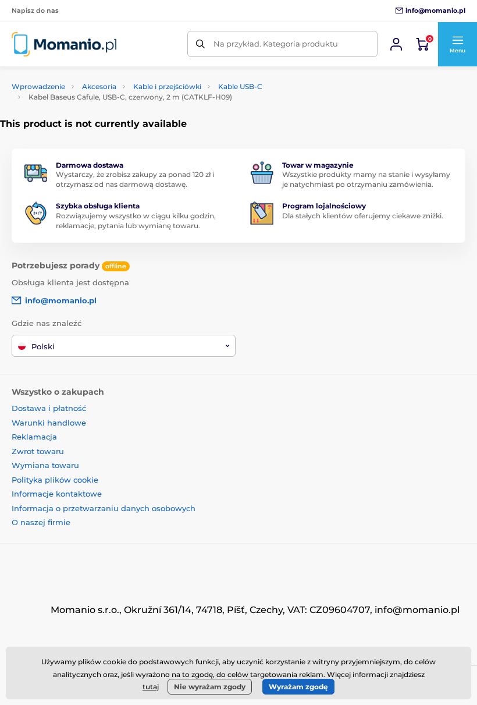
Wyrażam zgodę (298, 686)
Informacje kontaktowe (57, 493)
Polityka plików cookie (55, 479)
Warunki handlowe (49, 422)
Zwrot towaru (38, 451)
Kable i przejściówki (167, 86)
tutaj (151, 686)
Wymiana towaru (45, 465)
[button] (457, 44)
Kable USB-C (240, 86)
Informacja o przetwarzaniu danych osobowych (103, 508)
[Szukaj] (200, 44)
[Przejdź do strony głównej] (64, 44)
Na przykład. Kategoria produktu (275, 43)
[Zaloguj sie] (396, 44)
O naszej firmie (41, 522)
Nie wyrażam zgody (209, 686)
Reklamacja (34, 436)
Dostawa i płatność (49, 408)
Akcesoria (99, 86)
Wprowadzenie (38, 86)
